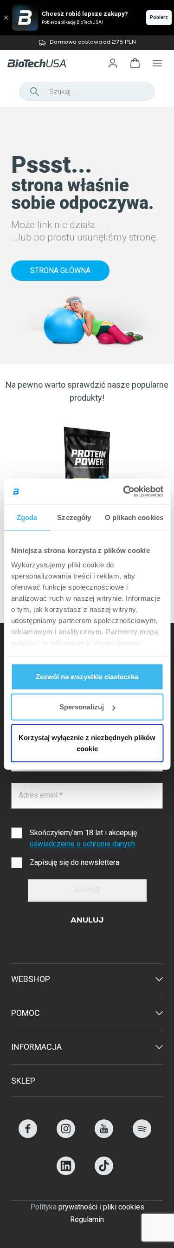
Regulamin (87, 1219)
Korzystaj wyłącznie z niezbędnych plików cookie (87, 742)
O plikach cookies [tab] (134, 517)
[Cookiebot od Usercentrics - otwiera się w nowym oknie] (123, 492)
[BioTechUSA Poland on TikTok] (104, 1172)
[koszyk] (135, 63)
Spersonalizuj (81, 707)
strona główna (60, 270)
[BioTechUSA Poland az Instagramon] (66, 1135)
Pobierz (159, 17)
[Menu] (157, 63)
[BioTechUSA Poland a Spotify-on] (142, 1135)
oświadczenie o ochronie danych (82, 843)
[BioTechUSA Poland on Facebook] (28, 1135)
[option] (87, 42)
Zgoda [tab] (27, 517)
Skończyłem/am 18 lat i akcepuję (83, 838)
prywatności (77, 1206)
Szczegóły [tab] (74, 517)
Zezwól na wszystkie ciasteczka (87, 676)
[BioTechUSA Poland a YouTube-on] (104, 1135)
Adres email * (41, 795)
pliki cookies (123, 1206)
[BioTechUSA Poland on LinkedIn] (66, 1172)
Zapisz (87, 891)
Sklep (23, 1081)
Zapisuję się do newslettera (74, 862)
